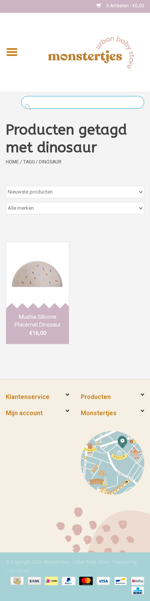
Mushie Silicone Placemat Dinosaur (38, 321)
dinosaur (50, 162)
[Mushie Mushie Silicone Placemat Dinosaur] (37, 275)
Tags (29, 162)
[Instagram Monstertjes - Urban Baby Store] (39, 6)
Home (12, 162)
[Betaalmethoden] (16, 580)
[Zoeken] (29, 108)
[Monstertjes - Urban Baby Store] (91, 52)
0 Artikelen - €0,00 (124, 5)
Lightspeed (17, 571)
